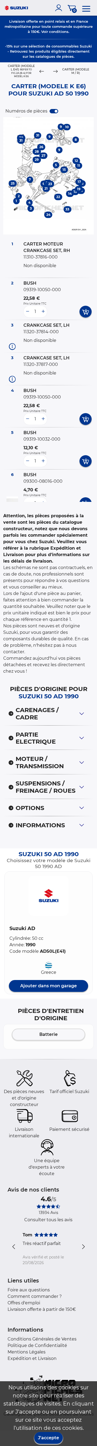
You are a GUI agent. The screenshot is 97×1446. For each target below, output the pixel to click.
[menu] (86, 8)
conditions (58, 31)
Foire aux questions (29, 1289)
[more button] (43, 312)
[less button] (27, 312)
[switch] (54, 111)
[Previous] (41, 71)
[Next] (55, 71)
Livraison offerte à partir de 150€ (42, 1309)
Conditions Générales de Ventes (42, 1339)
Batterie (48, 1034)
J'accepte (48, 1437)
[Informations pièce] (12, 346)
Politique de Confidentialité (37, 1345)
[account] (59, 8)
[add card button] (85, 312)
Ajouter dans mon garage (48, 985)
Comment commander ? (35, 1296)
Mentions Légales (27, 1352)
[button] (48, 896)
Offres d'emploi (24, 1302)
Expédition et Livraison (32, 1358)
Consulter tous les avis (48, 1219)
